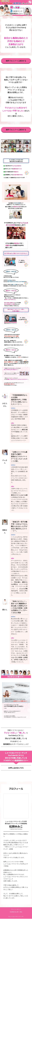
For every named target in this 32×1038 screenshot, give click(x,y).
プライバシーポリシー (16, 909)
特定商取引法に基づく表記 (16, 912)
